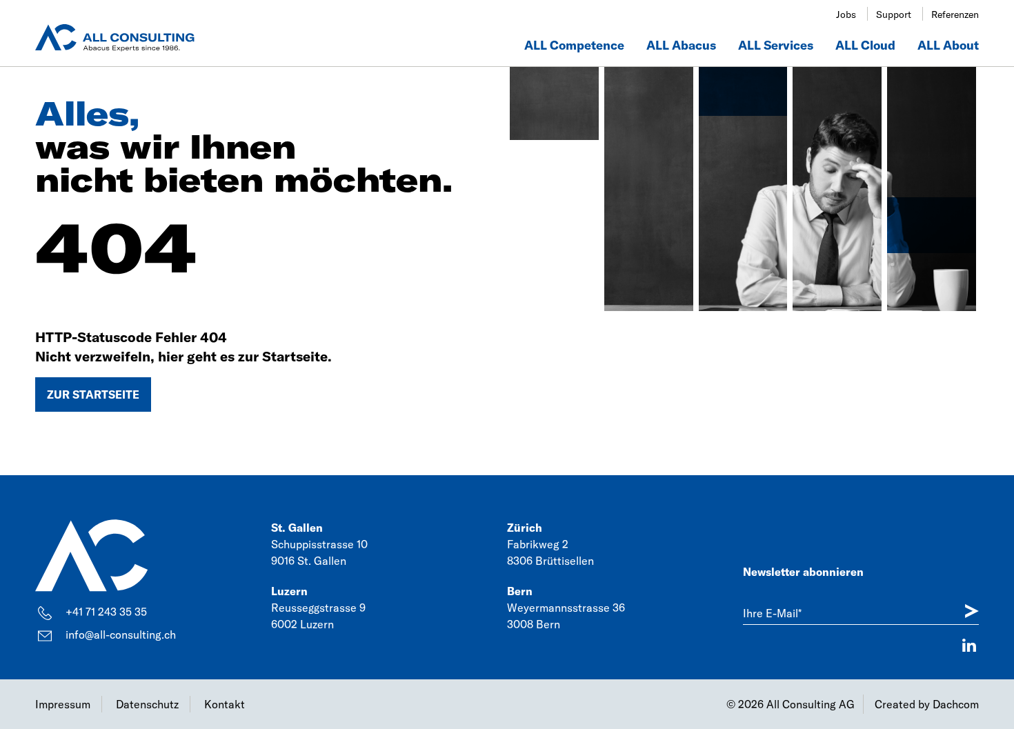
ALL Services (775, 45)
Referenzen (955, 14)
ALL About (948, 45)
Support (893, 14)
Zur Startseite (93, 394)
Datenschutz (147, 704)
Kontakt (224, 704)
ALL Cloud (865, 45)
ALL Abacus (681, 45)
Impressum (62, 704)
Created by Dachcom (927, 704)
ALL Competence (574, 45)
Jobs (846, 14)
